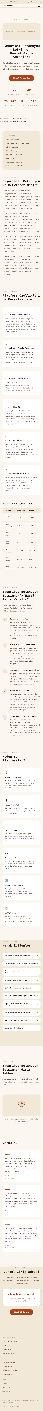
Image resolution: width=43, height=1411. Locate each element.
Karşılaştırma (28, 118)
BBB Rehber (8, 6)
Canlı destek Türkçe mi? (21, 1028)
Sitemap (5, 1383)
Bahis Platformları (15, 118)
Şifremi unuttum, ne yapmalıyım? (21, 988)
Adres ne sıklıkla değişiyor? (21, 1020)
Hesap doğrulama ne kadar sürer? (21, 1013)
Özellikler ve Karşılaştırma (17, 143)
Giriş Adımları (12, 147)
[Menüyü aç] (38, 6)
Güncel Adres (8, 1374)
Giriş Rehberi (4, 121)
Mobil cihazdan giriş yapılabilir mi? (21, 996)
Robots (17, 1406)
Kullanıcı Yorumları (14, 162)
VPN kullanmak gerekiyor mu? (21, 980)
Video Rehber (11, 158)
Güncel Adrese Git (21, 78)
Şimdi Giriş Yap (21, 1312)
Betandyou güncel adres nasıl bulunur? (21, 963)
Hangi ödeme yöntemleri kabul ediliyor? (21, 1004)
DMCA (4, 1406)
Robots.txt (7, 1387)
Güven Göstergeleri (13, 151)
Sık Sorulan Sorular (14, 154)
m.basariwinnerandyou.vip (21, 1294)
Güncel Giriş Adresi (14, 166)
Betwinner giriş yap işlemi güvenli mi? (21, 972)
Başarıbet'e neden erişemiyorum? (21, 956)
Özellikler (7, 1345)
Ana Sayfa (3, 118)
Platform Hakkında (13, 140)
